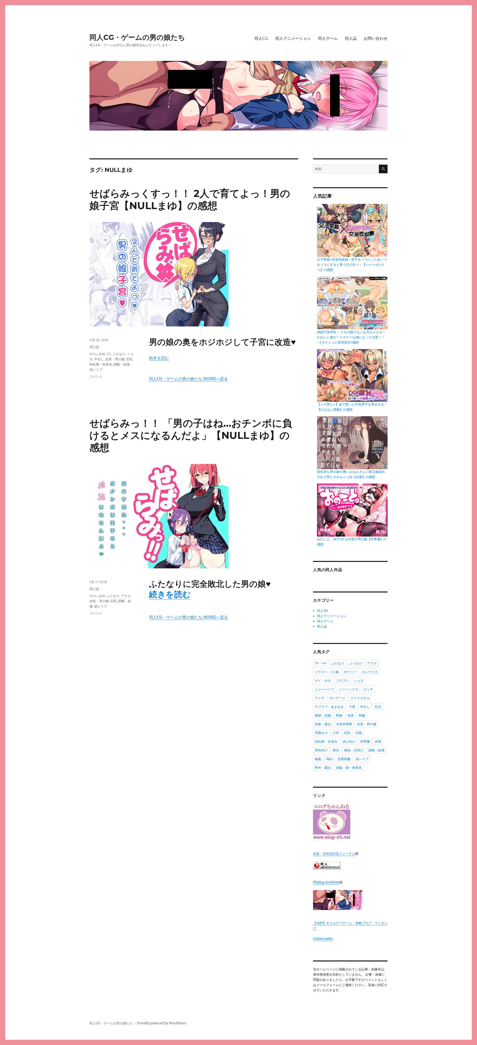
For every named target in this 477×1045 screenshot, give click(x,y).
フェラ (319, 698)
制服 (339, 715)
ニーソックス (348, 689)
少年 (336, 733)
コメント (95, 376)
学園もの (321, 733)
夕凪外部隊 (344, 724)
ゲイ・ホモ (323, 680)
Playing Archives (326, 882)
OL (109, 354)
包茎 (350, 715)
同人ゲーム (328, 38)
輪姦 (318, 759)
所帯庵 (365, 741)
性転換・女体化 (100, 364)
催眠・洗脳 (323, 715)
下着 (352, 707)
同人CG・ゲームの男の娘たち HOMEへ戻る (188, 378)
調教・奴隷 (122, 364)
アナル (126, 596)
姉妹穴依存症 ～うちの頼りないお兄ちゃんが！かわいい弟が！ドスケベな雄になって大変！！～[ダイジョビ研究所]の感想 (351, 337)
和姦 (362, 715)
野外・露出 (323, 768)
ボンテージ (337, 698)
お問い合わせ (376, 38)
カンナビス (370, 672)
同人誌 (351, 38)
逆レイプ (95, 369)
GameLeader (323, 939)
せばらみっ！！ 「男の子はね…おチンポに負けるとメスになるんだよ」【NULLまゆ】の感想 (190, 435)
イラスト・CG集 (327, 672)
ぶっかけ (355, 663)
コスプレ (342, 680)
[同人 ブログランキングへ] (350, 865)
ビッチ (368, 689)
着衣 (336, 750)
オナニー (350, 672)
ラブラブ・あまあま (329, 707)
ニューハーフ (324, 689)
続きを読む (159, 357)
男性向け (321, 750)
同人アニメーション (293, 38)
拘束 (378, 741)
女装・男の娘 (115, 359)
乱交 (378, 707)
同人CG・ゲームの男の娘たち (137, 37)
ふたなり (119, 354)
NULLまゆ (97, 354)
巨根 (359, 733)
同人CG (261, 38)
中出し (99, 359)
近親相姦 (344, 759)
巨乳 (129, 359)
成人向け (348, 741)
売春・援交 (323, 724)
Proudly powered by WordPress (161, 1023)
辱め (329, 759)
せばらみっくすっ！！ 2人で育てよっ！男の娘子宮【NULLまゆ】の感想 (189, 199)
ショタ (358, 680)
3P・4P (320, 663)
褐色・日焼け (353, 750)
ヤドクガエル (360, 698)
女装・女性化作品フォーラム (334, 854)
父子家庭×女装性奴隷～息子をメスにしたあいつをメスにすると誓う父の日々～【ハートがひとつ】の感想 (352, 264)
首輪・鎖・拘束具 (349, 768)
